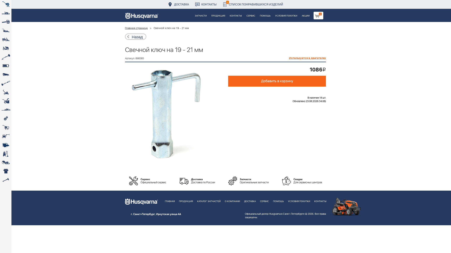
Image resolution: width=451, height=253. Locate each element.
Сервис (250, 16)
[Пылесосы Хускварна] (5, 153)
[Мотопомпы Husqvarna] (5, 145)
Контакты (209, 4)
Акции (306, 16)
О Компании (232, 201)
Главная (170, 201)
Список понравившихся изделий (255, 3)
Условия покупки (286, 16)
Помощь (265, 16)
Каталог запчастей (209, 201)
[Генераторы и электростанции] (5, 127)
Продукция (218, 16)
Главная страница (136, 28)
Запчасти (201, 16)
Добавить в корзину (277, 81)
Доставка (181, 4)
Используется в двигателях (307, 58)
